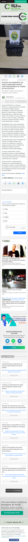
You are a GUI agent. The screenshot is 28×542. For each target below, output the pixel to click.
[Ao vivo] (14, 16)
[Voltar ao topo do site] (26, 298)
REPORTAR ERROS (21, 101)
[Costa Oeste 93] (14, 7)
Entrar (4, 1)
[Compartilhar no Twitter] (9, 76)
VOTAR (20, 232)
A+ (11, 101)
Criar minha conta (12, 513)
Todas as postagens (13, 490)
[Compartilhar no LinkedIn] (22, 76)
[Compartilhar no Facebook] (5, 76)
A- (7, 101)
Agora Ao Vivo (21, 1)
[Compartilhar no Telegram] (18, 76)
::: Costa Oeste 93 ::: (14, 522)
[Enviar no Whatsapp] (14, 76)
